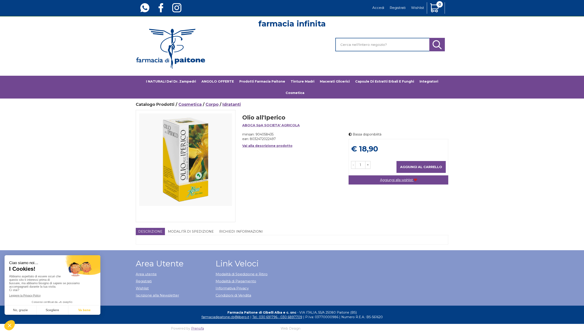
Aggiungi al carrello (421, 167)
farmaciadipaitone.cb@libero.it (225, 317)
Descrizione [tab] (150, 231)
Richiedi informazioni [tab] (241, 231)
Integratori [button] (429, 81)
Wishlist (417, 7)
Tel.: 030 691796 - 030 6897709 (277, 317)
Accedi (378, 7)
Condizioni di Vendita (233, 295)
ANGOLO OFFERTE (217, 81)
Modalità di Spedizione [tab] (191, 231)
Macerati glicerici (335, 81)
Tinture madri (302, 81)
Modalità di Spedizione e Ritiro (242, 274)
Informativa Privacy (232, 288)
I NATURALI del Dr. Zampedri (171, 81)
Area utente (146, 274)
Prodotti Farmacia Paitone (262, 81)
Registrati (398, 7)
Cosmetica (190, 104)
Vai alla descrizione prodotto (267, 146)
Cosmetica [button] (295, 93)
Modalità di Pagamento (236, 281)
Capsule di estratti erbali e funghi (384, 81)
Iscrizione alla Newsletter (157, 295)
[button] (353, 165)
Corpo (212, 104)
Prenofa (197, 328)
